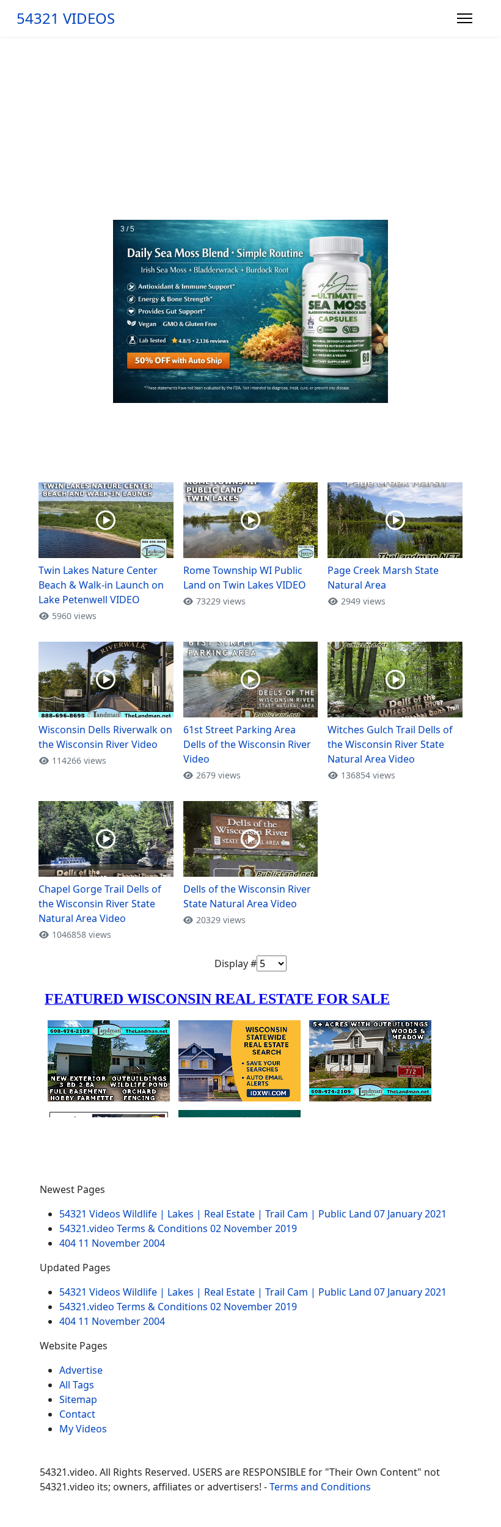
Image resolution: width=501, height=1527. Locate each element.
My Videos (83, 1428)
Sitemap (78, 1399)
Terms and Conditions (320, 1486)
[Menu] (464, 18)
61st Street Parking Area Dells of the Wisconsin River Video (247, 744)
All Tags (76, 1384)
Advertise (81, 1370)
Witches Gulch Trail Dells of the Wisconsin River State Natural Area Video (390, 744)
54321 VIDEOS (65, 18)
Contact (77, 1414)
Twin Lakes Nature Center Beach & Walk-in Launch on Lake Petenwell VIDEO (101, 585)
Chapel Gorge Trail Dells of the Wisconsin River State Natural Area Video (99, 903)
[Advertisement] (250, 128)
